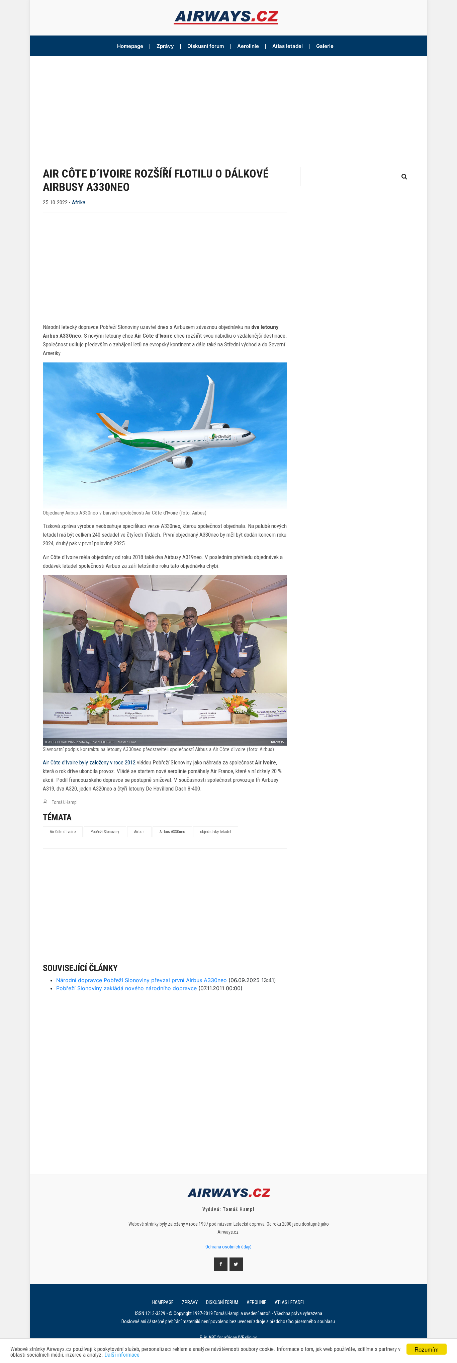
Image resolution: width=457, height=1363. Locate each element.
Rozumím (427, 1349)
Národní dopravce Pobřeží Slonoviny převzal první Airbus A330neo (141, 980)
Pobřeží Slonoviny (105, 831)
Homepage (130, 46)
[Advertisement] (228, 106)
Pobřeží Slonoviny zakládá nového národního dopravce (126, 988)
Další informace (122, 1355)
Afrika (78, 202)
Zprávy (165, 46)
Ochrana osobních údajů (228, 1246)
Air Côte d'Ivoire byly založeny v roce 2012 (89, 762)
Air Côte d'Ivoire (63, 831)
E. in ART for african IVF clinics (228, 1337)
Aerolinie (248, 46)
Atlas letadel (287, 46)
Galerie (325, 46)
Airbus (139, 831)
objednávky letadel (215, 831)
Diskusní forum (205, 46)
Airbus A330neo (172, 831)
